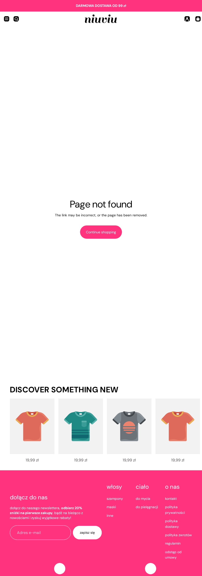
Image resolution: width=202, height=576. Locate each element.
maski (111, 507)
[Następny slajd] (184, 430)
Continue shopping (101, 232)
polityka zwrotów (178, 535)
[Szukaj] (16, 19)
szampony (115, 498)
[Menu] (6, 19)
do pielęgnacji (147, 507)
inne (110, 515)
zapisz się (87, 532)
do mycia (143, 498)
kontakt (171, 498)
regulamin (173, 543)
